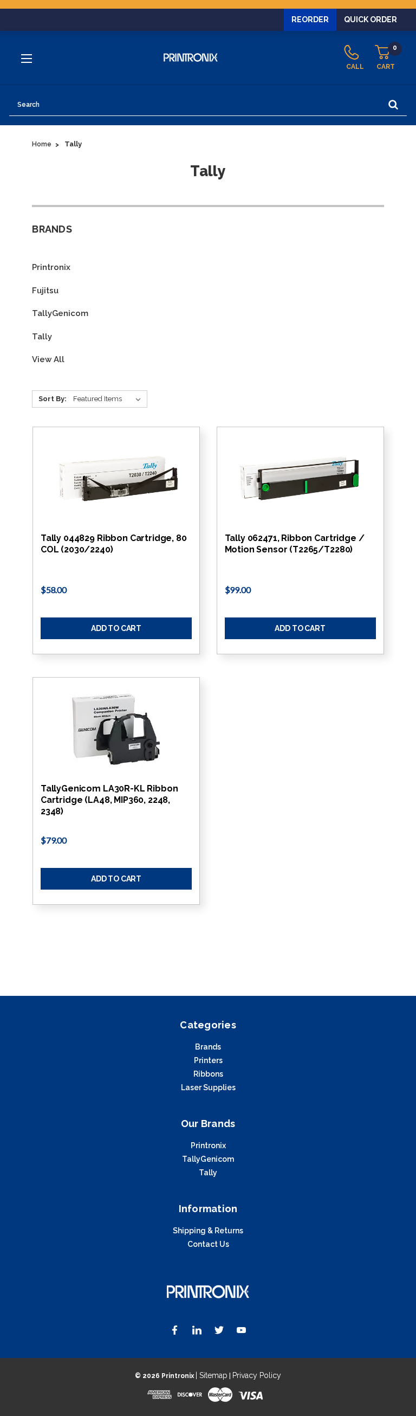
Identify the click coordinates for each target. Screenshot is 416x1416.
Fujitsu (45, 290)
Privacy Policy (256, 1375)
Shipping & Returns (208, 1230)
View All (48, 359)
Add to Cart (116, 628)
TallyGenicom (60, 313)
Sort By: (52, 399)
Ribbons (208, 1074)
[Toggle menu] (27, 58)
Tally (42, 337)
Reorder (310, 19)
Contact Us (208, 1244)
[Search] (393, 105)
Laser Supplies (208, 1087)
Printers (208, 1060)
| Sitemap (211, 1375)
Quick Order (370, 19)
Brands (208, 1046)
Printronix (51, 267)
